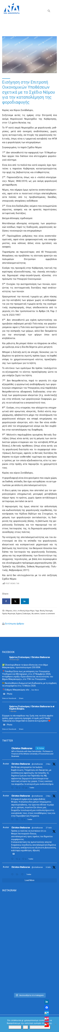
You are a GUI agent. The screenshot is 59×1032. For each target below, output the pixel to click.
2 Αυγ (48, 764)
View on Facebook (9, 698)
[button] (49, 11)
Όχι (25, 1027)
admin (36, 613)
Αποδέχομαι (15, 1027)
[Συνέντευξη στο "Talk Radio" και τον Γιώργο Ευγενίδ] (29, 975)
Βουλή (22, 611)
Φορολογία (11, 613)
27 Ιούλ (49, 828)
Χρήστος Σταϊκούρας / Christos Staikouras (29, 657)
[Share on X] (15, 601)
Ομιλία (4, 613)
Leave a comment (48, 613)
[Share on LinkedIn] (25, 601)
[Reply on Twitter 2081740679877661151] (12, 859)
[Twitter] (47, 1013)
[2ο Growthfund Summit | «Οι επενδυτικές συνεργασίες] (29, 943)
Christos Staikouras (20, 764)
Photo (9, 694)
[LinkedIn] (47, 1002)
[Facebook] (47, 1007)
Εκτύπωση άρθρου (14, 623)
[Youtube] (47, 1024)
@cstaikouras (37, 764)
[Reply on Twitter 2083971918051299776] (12, 819)
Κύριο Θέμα (29, 611)
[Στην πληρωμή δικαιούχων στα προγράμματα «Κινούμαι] (29, 911)
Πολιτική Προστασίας (40, 1027)
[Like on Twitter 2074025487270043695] (23, 874)
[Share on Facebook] (6, 601)
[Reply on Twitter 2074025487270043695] (12, 874)
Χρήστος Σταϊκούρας (23, 613)
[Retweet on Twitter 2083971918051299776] (17, 819)
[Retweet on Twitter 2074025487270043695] (17, 874)
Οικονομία (48, 611)
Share (21, 698)
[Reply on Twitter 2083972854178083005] (12, 787)
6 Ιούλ (48, 867)
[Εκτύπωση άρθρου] (3, 623)
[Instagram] (47, 1019)
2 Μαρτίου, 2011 (11, 611)
